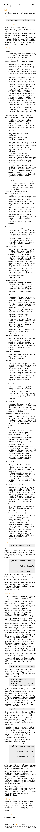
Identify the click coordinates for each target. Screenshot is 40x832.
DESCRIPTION (9, 25)
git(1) (17, 824)
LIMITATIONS (9, 799)
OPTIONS (7, 48)
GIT (5, 821)
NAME (6, 10)
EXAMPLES (8, 542)
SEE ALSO (8, 815)
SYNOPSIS (8, 17)
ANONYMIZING (9, 593)
